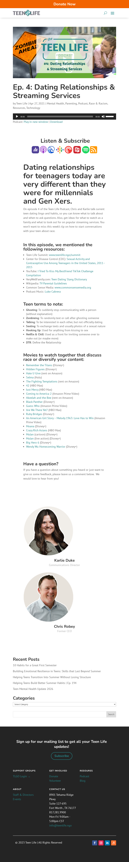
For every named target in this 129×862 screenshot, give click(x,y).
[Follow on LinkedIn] (107, 842)
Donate (53, 776)
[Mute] (103, 116)
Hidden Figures (35, 369)
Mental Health (55, 103)
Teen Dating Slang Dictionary (69, 279)
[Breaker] (51, 151)
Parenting (71, 103)
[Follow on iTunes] (113, 842)
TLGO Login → (22, 776)
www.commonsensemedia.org (73, 287)
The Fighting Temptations (41, 381)
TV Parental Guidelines (53, 283)
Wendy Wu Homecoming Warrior (46, 446)
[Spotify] (86, 151)
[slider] (110, 116)
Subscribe (61, 756)
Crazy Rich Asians (36, 430)
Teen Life (21, 103)
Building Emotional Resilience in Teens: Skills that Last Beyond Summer (57, 671)
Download (56, 122)
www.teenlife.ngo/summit (64, 255)
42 (27, 385)
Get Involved (58, 770)
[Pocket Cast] (68, 151)
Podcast (83, 103)
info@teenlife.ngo (60, 825)
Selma (30, 377)
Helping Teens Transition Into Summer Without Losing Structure (52, 677)
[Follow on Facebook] (94, 842)
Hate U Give (33, 373)
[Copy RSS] (94, 151)
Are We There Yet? (37, 410)
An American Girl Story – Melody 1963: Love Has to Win (60, 418)
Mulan (30, 434)
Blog (82, 780)
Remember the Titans (39, 365)
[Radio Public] (76, 151)
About (17, 789)
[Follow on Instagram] (101, 842)
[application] (64, 116)
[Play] (17, 116)
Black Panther (34, 402)
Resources (19, 108)
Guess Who (33, 406)
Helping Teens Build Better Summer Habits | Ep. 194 (44, 683)
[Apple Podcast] (43, 151)
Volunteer (55, 780)
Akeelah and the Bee (38, 398)
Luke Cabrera (53, 291)
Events (17, 799)
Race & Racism (98, 103)
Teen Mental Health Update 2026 (33, 689)
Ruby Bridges (34, 414)
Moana (30, 426)
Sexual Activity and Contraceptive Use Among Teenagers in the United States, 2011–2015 (65, 263)
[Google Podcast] (60, 151)
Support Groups (24, 770)
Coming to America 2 (39, 393)
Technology (33, 108)
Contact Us (57, 789)
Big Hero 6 (32, 442)
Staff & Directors (23, 795)
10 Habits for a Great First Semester (35, 665)
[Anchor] (35, 151)
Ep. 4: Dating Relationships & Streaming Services (64, 91)
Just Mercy (32, 389)
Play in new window (36, 122)
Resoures (86, 770)
